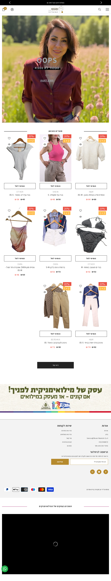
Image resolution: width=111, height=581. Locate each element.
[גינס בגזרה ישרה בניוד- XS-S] (91, 305)
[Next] (101, 2)
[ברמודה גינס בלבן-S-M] (55, 230)
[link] (92, 472)
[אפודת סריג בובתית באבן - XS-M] (91, 158)
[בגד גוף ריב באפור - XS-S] (20, 158)
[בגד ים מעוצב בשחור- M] (91, 230)
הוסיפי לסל (91, 186)
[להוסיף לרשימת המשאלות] (80, 138)
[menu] (107, 9)
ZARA (55, 264)
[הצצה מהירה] (80, 144)
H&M (91, 191)
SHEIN (55, 191)
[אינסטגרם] (99, 472)
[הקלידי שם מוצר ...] (99, 9)
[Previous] (9, 2)
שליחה (60, 462)
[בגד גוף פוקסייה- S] (55, 158)
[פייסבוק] (105, 472)
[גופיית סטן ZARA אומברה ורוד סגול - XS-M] (20, 230)
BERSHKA (55, 339)
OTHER (19, 191)
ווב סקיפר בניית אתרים (94, 489)
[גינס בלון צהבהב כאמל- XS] (55, 305)
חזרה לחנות (47, 80)
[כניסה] (12, 9)
